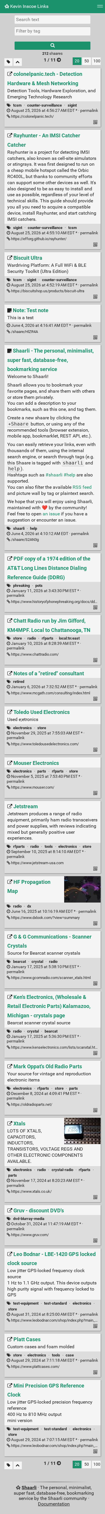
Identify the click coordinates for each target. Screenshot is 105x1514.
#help (69, 475)
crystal (37, 961)
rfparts (47, 638)
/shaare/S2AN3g (24, 539)
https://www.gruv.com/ (29, 1235)
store (17, 638)
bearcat (19, 961)
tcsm (17, 105)
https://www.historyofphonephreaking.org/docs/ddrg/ (54, 601)
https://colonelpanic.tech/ (32, 116)
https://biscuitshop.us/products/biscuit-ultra (47, 291)
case (70, 1355)
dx (29, 906)
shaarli (18, 528)
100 (96, 61)
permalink (54, 110)
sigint (72, 105)
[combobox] (52, 31)
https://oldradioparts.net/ (31, 1104)
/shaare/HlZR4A (24, 331)
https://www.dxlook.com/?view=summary (45, 917)
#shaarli (54, 475)
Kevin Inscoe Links (28, 6)
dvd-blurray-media (28, 1218)
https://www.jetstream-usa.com (37, 863)
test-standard (55, 1303)
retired (18, 681)
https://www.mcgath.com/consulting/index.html (50, 693)
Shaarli (29, 1487)
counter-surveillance (44, 105)
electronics (22, 728)
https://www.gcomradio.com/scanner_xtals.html (50, 977)
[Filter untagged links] (8, 62)
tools (49, 846)
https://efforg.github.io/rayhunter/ (38, 239)
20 (77, 61)
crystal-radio (62, 1170)
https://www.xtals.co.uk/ (31, 1191)
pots (39, 585)
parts (41, 771)
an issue (51, 514)
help (33, 528)
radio (31, 638)
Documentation (54, 1504)
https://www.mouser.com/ (32, 787)
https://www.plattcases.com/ (35, 1366)
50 (86, 61)
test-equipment (25, 1303)
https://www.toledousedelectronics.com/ (44, 744)
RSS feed (82, 487)
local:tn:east (69, 638)
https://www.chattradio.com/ (34, 654)
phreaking (21, 585)
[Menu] (100, 8)
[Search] (52, 46)
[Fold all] (17, 62)
